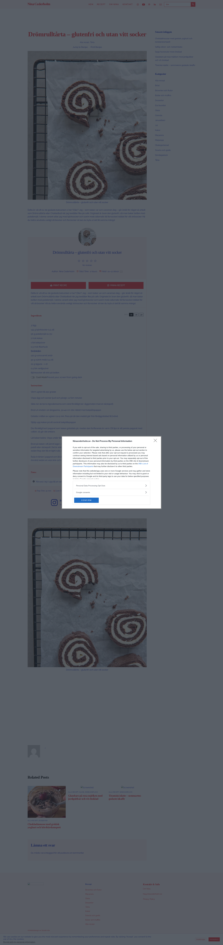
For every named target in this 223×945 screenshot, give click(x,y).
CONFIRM (86, 500)
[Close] (156, 441)
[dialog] (111, 472)
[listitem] (111, 485)
